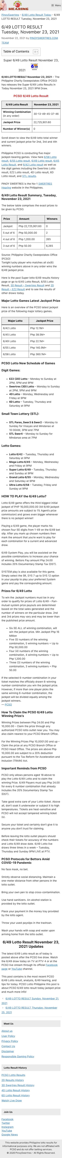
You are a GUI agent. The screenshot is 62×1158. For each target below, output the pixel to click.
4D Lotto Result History (16, 1090)
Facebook (7, 1119)
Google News (10, 1134)
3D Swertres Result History (18, 1085)
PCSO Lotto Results (13, 1075)
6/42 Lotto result (33, 164)
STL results (29, 176)
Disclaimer (8, 1051)
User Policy (8, 1036)
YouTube (16, 968)
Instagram (8, 1126)
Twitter (6, 1123)
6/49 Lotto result (41, 160)
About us (7, 1030)
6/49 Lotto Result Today (36, 14)
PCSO (8, 704)
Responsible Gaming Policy (18, 1056)
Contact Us (8, 1046)
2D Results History (13, 1080)
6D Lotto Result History (16, 1095)
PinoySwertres (10, 14)
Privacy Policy (10, 1041)
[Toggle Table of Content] (34, 51)
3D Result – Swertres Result (27, 285)
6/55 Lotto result (20, 160)
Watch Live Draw (12, 1100)
